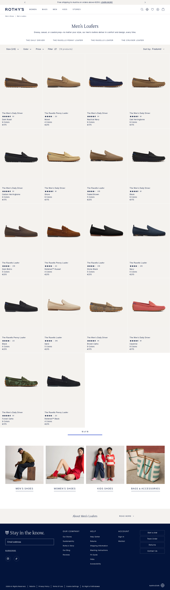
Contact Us (152, 551)
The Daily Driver (35, 40)
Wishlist (121, 541)
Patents (32, 586)
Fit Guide (94, 555)
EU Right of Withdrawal (91, 586)
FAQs (92, 559)
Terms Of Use (58, 586)
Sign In (121, 537)
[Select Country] (147, 9)
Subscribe (10, 551)
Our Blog (66, 550)
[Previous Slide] (25, 2)
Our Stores (67, 537)
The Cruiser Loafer (133, 40)
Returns (93, 541)
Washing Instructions (99, 550)
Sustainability (68, 541)
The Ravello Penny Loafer (68, 40)
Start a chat (152, 532)
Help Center (95, 537)
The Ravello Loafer (102, 40)
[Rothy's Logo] (14, 9)
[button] (33, 9)
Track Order (152, 539)
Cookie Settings (72, 586)
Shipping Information (99, 546)
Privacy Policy (44, 586)
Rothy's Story (68, 546)
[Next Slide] (144, 2)
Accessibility (95, 564)
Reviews (66, 555)
